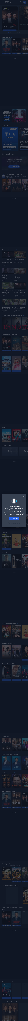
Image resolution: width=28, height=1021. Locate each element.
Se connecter (14, 518)
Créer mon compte (14, 523)
